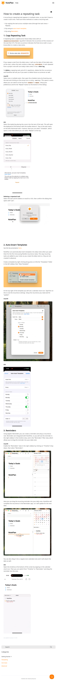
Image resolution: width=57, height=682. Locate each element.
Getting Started (5, 656)
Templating (4, 660)
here (20, 248)
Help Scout (34, 678)
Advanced (4, 666)
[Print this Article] (51, 12)
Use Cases (4, 663)
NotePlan (23, 678)
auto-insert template (19, 28)
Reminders (14, 31)
